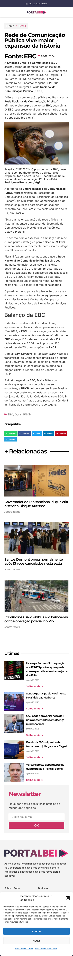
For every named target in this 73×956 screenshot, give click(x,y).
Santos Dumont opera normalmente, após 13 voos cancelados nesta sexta (33, 561)
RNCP (27, 414)
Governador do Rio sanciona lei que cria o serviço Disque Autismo (36, 504)
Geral (18, 414)
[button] (68, 898)
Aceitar (36, 931)
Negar (36, 940)
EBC (10, 414)
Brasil (22, 26)
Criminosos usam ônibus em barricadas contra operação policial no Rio (36, 619)
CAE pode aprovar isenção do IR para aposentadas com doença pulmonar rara (45, 720)
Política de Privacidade (46, 948)
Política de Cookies (24, 948)
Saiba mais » (34, 686)
